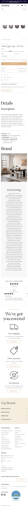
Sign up (22, 479)
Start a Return (4, 432)
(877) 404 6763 (6, 79)
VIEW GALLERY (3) (6, 39)
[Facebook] (2, 495)
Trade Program (5, 439)
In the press (17, 436)
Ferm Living (5, 43)
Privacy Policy (4, 445)
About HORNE (18, 430)
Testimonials (18, 437)
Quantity (17, 53)
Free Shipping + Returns (7, 430)
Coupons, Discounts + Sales (20, 444)
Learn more (13, 341)
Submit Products (19, 439)
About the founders (20, 434)
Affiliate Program (5, 441)
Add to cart (14, 63)
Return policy (4, 434)
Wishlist (17, 441)
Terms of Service (5, 443)
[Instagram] (5, 495)
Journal (17, 432)
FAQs (2, 436)
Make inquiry (6, 90)
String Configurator (6, 448)
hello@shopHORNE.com (7, 77)
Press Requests (5, 447)
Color (2, 53)
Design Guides (18, 446)
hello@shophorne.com (8, 455)
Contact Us (4, 437)
